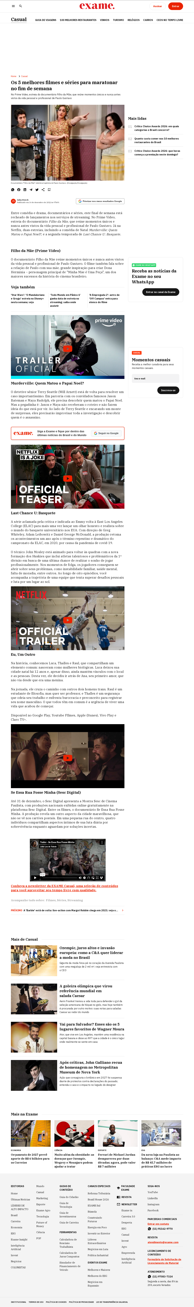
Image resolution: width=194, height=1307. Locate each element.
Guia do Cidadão (69, 1197)
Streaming (75, 900)
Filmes (51, 900)
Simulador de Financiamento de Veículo (70, 1266)
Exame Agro (43, 1210)
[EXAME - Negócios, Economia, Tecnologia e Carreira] (97, 6)
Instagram (153, 1204)
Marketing (42, 1198)
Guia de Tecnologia (66, 1205)
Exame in (127, 1210)
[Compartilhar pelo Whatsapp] (13, 190)
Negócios (16, 1261)
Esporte (40, 1204)
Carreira (15, 1221)
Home (13, 76)
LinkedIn (153, 1198)
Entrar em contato (158, 1223)
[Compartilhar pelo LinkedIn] (25, 190)
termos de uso (36, 1302)
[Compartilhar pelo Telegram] (31, 190)
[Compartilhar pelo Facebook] (19, 190)
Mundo (40, 1186)
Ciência (40, 1232)
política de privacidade (81, 1302)
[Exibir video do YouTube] (67, 346)
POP (38, 1238)
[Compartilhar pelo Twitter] (37, 190)
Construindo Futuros (95, 1219)
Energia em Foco (97, 1227)
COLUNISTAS (18, 1267)
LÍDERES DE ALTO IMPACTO (19, 1207)
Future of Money (41, 1224)
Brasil (14, 1215)
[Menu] (13, 6)
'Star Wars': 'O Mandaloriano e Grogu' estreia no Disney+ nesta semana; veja (28, 298)
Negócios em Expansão (95, 1283)
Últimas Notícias (20, 1199)
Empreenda (128, 1252)
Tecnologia (42, 1216)
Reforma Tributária (99, 1193)
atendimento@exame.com (163, 1242)
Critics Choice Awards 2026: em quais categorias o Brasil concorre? (156, 128)
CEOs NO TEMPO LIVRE (170, 20)
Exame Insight (19, 1239)
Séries (61, 900)
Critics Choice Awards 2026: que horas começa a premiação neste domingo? (157, 152)
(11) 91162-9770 (162, 1228)
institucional (18, 1302)
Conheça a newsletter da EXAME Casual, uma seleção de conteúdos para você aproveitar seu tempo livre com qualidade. (64, 888)
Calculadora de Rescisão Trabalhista (68, 1243)
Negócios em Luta (98, 1249)
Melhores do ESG (97, 1275)
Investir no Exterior (99, 1233)
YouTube (153, 1192)
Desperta (127, 1222)
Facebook (153, 1210)
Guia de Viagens (45, 20)
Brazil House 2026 (98, 1199)
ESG (13, 1233)
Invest (14, 1255)
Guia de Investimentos (68, 1214)
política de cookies (56, 1302)
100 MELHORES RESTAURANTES (78, 20)
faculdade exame (128, 1188)
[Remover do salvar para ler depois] (49, 190)
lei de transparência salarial (112, 1302)
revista (127, 1197)
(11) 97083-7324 (162, 1276)
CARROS (148, 20)
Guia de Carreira (69, 1222)
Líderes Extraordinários (97, 1241)
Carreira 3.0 (128, 1216)
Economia (16, 1227)
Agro (124, 1246)
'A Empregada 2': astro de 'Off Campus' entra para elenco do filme (104, 298)
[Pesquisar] (20, 6)
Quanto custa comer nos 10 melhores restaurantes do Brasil (156, 140)
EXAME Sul (94, 1205)
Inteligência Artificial (18, 1247)
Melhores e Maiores (99, 1269)
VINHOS (104, 20)
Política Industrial (98, 1255)
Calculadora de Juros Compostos (69, 1254)
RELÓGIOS (134, 20)
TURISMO (118, 20)
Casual (19, 19)
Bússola (92, 1211)
